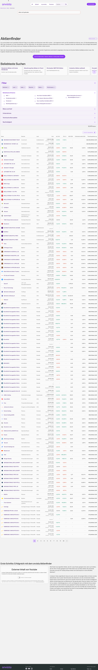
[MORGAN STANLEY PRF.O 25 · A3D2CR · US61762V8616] (2, 474)
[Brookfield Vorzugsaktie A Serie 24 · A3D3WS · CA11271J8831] (2, 312)
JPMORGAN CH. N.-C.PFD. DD (11, 263)
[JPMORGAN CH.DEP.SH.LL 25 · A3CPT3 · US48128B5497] (2, 252)
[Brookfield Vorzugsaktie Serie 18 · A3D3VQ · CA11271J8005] (2, 391)
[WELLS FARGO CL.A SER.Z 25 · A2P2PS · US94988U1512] (2, 188)
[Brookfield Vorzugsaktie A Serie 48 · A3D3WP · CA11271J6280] (2, 347)
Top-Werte (73, 669)
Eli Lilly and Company (9, 275)
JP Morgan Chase (8, 247)
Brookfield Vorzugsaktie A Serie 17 (12, 319)
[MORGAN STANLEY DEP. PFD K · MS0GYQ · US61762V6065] (2, 490)
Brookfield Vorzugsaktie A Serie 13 (12, 371)
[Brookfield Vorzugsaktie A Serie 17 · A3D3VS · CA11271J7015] (2, 320)
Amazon (6, 211)
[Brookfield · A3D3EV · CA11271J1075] (2, 339)
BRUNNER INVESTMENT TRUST (12, 140)
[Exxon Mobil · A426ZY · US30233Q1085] (2, 399)
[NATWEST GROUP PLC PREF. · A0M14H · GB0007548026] (2, 240)
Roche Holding (7, 411)
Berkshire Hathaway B (9, 291)
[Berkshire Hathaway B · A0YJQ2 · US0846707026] (2, 292)
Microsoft (6, 203)
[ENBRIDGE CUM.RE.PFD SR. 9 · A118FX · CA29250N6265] (2, 523)
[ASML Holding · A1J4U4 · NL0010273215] (2, 395)
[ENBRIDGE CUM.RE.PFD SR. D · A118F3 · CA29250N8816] (2, 515)
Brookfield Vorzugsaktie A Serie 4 (12, 343)
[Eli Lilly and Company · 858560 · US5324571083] (2, 275)
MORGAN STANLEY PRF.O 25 (11, 474)
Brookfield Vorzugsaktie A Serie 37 (12, 323)
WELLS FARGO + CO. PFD (10, 191)
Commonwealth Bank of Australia (12, 498)
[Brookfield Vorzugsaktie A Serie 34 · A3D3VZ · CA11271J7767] (2, 387)
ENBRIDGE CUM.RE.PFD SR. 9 (11, 522)
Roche (5, 419)
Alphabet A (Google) (9, 159)
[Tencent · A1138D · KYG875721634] (2, 443)
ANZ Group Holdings (9, 438)
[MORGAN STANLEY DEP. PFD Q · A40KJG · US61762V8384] (2, 482)
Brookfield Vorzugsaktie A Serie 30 (12, 355)
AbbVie (5, 494)
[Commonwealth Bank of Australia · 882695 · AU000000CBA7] (2, 498)
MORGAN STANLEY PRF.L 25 (11, 486)
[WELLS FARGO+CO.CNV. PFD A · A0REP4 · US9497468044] (2, 196)
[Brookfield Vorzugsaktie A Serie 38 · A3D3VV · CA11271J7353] (2, 308)
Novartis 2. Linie (8, 427)
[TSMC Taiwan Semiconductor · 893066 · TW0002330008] (2, 220)
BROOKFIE (6, 363)
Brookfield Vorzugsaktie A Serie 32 (12, 331)
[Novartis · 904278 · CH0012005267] (2, 423)
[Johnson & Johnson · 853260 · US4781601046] (2, 407)
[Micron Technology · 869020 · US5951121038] (2, 288)
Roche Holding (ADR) (9, 415)
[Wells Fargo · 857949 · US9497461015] (2, 184)
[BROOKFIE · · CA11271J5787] (2, 363)
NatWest (6, 231)
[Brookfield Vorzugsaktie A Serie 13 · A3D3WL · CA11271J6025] (2, 371)
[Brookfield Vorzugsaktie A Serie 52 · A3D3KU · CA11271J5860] (2, 383)
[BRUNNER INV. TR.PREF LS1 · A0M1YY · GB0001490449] (2, 144)
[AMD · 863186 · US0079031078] (2, 304)
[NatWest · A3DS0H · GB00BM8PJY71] (2, 232)
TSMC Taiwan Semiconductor (11, 220)
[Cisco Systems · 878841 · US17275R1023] (2, 503)
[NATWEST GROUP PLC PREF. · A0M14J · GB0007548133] (2, 236)
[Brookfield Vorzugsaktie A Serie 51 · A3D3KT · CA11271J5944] (2, 316)
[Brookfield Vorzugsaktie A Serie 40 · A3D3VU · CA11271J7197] (2, 375)
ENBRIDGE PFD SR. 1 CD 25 (11, 510)
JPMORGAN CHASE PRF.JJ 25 (11, 255)
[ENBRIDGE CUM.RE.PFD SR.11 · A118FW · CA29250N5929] (2, 527)
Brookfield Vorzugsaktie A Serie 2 (12, 351)
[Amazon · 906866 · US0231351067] (2, 211)
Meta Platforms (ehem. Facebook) (12, 271)
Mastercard (7, 450)
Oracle (5, 435)
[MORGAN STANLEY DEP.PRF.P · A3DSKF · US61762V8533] (2, 478)
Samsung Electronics (9, 279)
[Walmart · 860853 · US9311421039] (2, 300)
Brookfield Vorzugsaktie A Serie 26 (12, 359)
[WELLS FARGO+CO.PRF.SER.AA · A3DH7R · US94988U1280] (2, 200)
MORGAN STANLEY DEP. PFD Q (11, 482)
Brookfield (6, 339)
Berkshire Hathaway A (9, 295)
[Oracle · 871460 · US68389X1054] (2, 435)
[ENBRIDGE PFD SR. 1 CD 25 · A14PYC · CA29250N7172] (2, 511)
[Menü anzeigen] (32, 4)
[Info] (4, 96)
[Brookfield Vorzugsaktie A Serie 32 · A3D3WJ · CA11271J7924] (2, 331)
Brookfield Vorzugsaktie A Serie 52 (12, 383)
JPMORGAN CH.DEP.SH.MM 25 (11, 259)
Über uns (89, 669)
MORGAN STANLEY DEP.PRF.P (11, 478)
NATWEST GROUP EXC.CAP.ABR (12, 227)
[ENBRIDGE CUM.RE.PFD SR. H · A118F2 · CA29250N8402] (2, 534)
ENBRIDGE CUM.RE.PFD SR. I (11, 518)
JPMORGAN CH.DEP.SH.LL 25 (11, 251)
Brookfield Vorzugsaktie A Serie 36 (12, 379)
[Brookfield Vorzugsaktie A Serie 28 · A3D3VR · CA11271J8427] (2, 327)
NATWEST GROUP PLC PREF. (11, 235)
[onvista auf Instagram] (32, 669)
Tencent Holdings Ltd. (9, 446)
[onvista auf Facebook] (26, 669)
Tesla (5, 243)
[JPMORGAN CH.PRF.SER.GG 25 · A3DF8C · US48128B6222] (2, 267)
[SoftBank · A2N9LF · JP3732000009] (2, 207)
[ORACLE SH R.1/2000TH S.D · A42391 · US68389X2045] (2, 431)
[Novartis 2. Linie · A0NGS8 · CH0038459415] (2, 427)
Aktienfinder (12, 8)
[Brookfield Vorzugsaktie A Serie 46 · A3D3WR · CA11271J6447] (2, 335)
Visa (5, 403)
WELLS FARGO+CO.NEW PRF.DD (12, 179)
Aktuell (37, 4)
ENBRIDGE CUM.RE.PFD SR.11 (11, 526)
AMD (5, 303)
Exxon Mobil (7, 399)
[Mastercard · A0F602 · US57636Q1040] (2, 451)
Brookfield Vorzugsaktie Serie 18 (12, 391)
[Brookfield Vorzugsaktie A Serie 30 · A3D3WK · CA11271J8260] (2, 355)
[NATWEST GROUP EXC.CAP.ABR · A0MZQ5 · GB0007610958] (2, 228)
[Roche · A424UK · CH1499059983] (2, 419)
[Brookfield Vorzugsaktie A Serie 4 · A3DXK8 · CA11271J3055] (2, 343)
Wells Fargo (7, 183)
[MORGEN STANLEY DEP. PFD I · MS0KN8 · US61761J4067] (2, 467)
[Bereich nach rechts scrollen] (94, 72)
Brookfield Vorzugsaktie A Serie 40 (12, 375)
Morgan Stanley (8, 458)
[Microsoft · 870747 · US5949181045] (2, 204)
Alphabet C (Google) (9, 167)
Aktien (8, 8)
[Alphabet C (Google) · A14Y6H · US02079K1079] (2, 168)
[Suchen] (66, 4)
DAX (51, 669)
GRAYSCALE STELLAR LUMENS (12, 152)
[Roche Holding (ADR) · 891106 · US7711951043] (2, 415)
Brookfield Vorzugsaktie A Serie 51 (12, 315)
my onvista (44, 4)
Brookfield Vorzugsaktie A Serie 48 (12, 347)
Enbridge (6, 506)
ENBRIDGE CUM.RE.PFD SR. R (11, 530)
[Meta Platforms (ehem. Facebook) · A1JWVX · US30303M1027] (2, 271)
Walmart (6, 299)
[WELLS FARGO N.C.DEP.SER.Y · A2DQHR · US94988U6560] (2, 176)
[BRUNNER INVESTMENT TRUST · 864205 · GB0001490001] (2, 140)
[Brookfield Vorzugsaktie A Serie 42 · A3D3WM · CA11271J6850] (2, 367)
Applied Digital (7, 215)
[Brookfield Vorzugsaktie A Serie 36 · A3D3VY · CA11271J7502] (2, 379)
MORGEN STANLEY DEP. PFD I (11, 466)
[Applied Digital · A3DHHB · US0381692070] (2, 216)
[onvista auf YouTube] (29, 669)
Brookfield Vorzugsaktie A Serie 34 (12, 387)
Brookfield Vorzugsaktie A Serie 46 (12, 335)
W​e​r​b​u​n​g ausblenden (60, 25)
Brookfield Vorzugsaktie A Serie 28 (12, 327)
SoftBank (6, 207)
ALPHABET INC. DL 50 (9, 163)
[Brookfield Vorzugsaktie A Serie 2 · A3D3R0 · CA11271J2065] (2, 351)
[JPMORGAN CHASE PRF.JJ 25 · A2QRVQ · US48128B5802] (2, 256)
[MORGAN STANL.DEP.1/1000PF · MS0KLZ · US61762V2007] (2, 471)
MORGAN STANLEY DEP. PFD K (11, 490)
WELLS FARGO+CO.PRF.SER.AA (12, 199)
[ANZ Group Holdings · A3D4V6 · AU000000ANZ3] (2, 439)
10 (63, 541)
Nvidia (5, 148)
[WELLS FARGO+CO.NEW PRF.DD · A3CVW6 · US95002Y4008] (2, 180)
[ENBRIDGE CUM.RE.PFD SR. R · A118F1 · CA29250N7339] (2, 531)
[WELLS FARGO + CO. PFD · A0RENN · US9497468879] (2, 192)
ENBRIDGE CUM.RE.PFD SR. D (11, 514)
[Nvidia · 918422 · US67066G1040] (2, 148)
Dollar (61, 669)
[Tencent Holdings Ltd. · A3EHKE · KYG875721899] (2, 447)
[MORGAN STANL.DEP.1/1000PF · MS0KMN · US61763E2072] (2, 463)
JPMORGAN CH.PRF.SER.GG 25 (12, 267)
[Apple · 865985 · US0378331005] (2, 156)
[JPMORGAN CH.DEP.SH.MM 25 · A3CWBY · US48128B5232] (2, 260)
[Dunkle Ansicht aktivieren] (8, 0)
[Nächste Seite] (66, 541)
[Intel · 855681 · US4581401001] (2, 455)
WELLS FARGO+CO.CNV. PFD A (12, 195)
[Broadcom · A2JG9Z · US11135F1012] (2, 224)
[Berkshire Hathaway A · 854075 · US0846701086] (2, 296)
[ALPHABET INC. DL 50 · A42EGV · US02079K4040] (2, 172)
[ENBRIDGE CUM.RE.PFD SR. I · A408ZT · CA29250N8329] (2, 519)
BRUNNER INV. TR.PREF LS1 (11, 144)
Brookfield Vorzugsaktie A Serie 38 (12, 307)
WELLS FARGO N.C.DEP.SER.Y (11, 175)
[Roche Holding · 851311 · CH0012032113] (2, 411)
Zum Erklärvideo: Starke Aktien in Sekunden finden (49, 56)
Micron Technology (8, 287)
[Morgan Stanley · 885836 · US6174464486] (2, 459)
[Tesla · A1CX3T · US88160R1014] (2, 244)
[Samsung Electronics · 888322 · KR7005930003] (2, 279)
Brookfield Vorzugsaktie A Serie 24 (12, 311)
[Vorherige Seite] (31, 541)
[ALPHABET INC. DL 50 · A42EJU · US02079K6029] (2, 164)
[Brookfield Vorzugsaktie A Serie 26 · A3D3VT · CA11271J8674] (2, 359)
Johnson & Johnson (8, 407)
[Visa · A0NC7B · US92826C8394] (2, 403)
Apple (5, 156)
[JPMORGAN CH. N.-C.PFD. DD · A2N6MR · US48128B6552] (2, 264)
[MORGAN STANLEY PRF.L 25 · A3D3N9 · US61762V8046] (2, 486)
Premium (51, 4)
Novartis (6, 423)
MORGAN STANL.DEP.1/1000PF (12, 462)
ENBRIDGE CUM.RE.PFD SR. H (11, 534)
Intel (5, 454)
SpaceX (6, 283)
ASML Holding (7, 395)
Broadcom (6, 224)
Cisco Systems (7, 502)
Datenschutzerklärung (40, 581)
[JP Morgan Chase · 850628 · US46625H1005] (2, 248)
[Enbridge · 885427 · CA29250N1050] (2, 507)
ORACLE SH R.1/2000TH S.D (11, 431)
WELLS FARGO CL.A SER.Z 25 (11, 187)
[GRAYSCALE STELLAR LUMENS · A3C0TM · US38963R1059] (2, 152)
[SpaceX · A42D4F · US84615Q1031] (2, 284)
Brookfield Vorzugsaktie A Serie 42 (12, 367)
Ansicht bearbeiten (88, 132)
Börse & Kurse (3, 8)
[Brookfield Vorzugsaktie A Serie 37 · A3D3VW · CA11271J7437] (2, 324)
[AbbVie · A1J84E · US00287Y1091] (2, 494)
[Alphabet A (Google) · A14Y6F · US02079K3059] (2, 160)
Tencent (6, 442)
